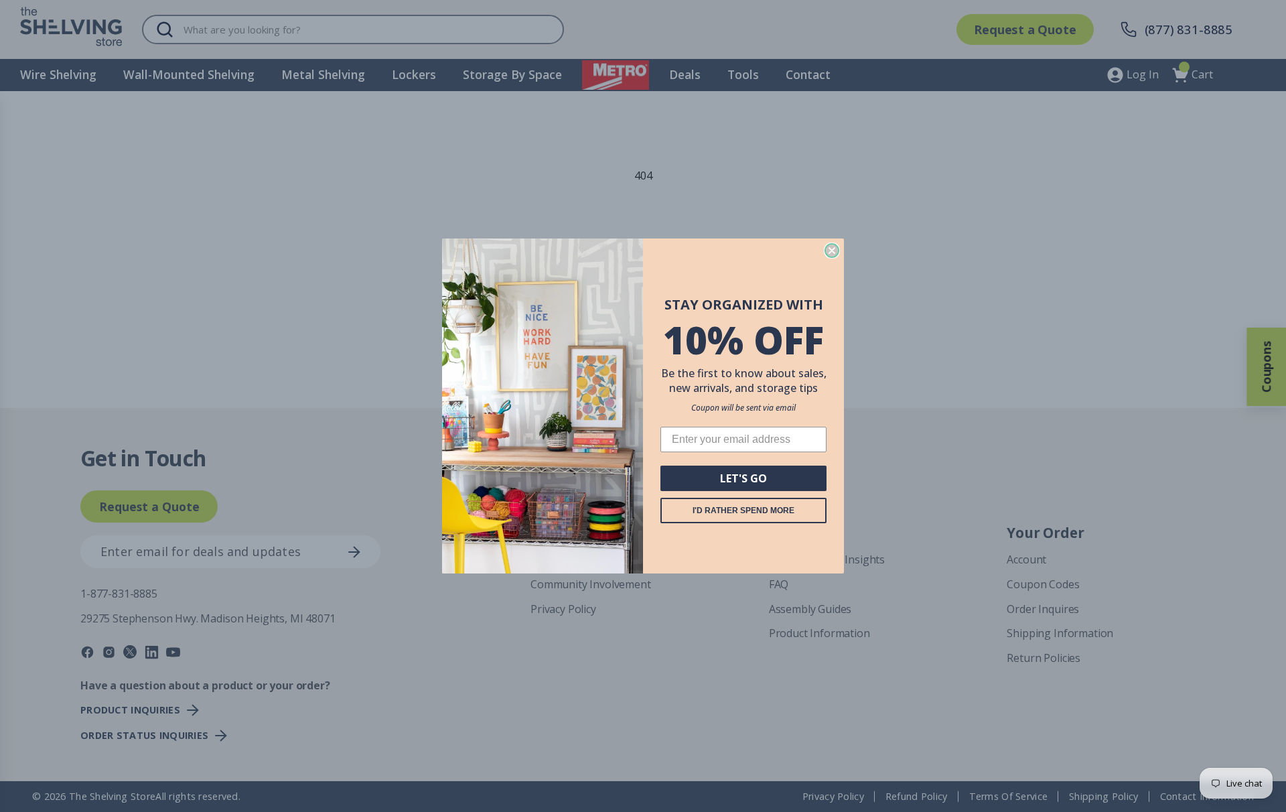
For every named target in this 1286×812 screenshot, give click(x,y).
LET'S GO (743, 478)
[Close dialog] (832, 250)
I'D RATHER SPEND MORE (743, 510)
